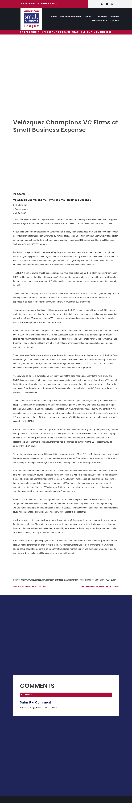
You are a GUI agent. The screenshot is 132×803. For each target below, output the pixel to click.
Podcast (114, 17)
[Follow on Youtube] (107, 4)
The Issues (101, 17)
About (87, 17)
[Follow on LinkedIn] (102, 4)
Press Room (98, 21)
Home (54, 17)
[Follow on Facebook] (117, 4)
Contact (114, 21)
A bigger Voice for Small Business (39, 4)
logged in (36, 707)
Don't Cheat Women (70, 17)
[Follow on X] (112, 4)
